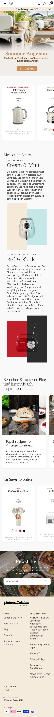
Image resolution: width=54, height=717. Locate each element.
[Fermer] (50, 9)
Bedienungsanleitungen (40, 646)
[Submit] (45, 581)
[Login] (39, 3)
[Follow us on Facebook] (4, 690)
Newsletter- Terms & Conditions (40, 675)
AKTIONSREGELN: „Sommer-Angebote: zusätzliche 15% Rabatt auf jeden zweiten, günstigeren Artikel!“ (39, 628)
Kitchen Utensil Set (18, 491)
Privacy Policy (37, 659)
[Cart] (49, 3)
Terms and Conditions (36, 667)
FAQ (5, 629)
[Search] (44, 3)
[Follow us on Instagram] (7, 690)
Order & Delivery (12, 617)
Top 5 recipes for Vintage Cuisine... (19, 443)
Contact (7, 635)
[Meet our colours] (17, 226)
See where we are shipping (13, 643)
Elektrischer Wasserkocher (18, 91)
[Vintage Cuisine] (11, 3)
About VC (35, 653)
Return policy (10, 623)
